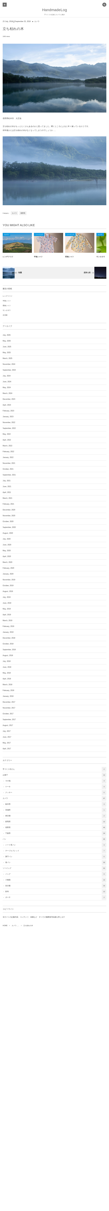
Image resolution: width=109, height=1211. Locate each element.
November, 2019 (9, 580)
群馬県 (55, 822)
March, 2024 (7, 393)
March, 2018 (7, 685)
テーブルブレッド (54, 851)
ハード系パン (54, 845)
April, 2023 (7, 405)
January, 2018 (8, 696)
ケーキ (54, 787)
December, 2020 (9, 510)
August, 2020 (8, 533)
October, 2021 (8, 469)
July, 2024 (7, 376)
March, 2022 (7, 446)
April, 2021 (7, 492)
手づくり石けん (53, 769)
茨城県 (54, 810)
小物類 (55, 880)
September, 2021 (9, 475)
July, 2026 (7, 335)
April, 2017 (7, 749)
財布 (55, 891)
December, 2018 (9, 638)
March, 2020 (7, 562)
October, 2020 (8, 521)
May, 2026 (7, 341)
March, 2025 (7, 358)
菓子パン (54, 857)
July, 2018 (7, 661)
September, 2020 (9, 527)
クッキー (54, 792)
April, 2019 (7, 615)
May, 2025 (7, 352)
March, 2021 (7, 498)
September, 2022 (9, 428)
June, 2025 (7, 347)
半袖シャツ (38, 257)
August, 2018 (8, 655)
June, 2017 (7, 737)
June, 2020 (7, 545)
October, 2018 (8, 644)
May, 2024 (7, 387)
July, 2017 (7, 731)
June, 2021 (7, 486)
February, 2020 (8, 568)
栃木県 (54, 804)
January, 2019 (8, 632)
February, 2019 (8, 626)
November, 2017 (9, 708)
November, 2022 (9, 422)
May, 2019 (7, 609)
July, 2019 (7, 597)
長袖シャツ (69, 257)
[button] (104, 5)
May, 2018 (7, 673)
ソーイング (39, 234)
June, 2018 (7, 667)
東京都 (54, 816)
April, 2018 (7, 679)
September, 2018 (9, 650)
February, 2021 (8, 504)
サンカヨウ (7, 310)
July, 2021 (7, 481)
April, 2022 (7, 440)
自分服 (55, 886)
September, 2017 (9, 719)
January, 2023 (8, 417)
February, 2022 (8, 452)
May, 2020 (7, 551)
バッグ (54, 874)
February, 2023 (8, 411)
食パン (55, 862)
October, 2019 (8, 586)
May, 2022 (7, 434)
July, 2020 (7, 539)
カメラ (36, 21)
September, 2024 (9, 370)
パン (54, 839)
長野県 (22, 213)
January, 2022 (8, 457)
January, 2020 (8, 574)
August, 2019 (8, 591)
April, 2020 (7, 556)
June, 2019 (7, 603)
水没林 (5, 315)
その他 (54, 781)
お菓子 (54, 775)
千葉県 (55, 833)
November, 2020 (9, 516)
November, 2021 (9, 463)
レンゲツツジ (8, 257)
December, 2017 (9, 702)
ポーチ (54, 897)
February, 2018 (8, 690)
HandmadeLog (54, 10)
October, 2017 (8, 714)
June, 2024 (7, 382)
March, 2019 (7, 620)
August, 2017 (8, 725)
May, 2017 (7, 743)
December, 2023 (9, 399)
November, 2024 (9, 364)
